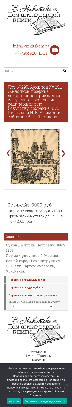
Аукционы (38, 351)
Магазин (38, 360)
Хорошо (14, 401)
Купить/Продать (38, 356)
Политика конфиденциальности (45, 401)
